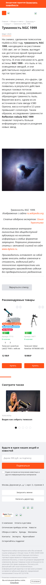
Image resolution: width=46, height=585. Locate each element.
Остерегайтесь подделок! (13, 541)
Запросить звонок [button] (24, 492)
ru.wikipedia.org (35, 213)
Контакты (6, 536)
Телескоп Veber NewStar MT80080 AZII (34, 347)
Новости (32, 527)
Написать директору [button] (24, 499)
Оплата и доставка (23, 523)
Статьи (7, 24)
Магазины (32, 532)
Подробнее (14, 583)
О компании (7, 523)
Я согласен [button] (36, 581)
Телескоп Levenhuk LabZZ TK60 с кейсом (11, 347)
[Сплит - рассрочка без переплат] (6, 332)
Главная (5, 21)
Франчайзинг (29, 536)
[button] (12, 365)
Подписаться (23, 465)
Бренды (22, 532)
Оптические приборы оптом (14, 527)
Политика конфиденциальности (14, 578)
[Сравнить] (20, 307)
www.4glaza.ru (9, 248)
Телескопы (30, 21)
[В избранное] (17, 307)
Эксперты (16, 536)
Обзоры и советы (16, 21)
